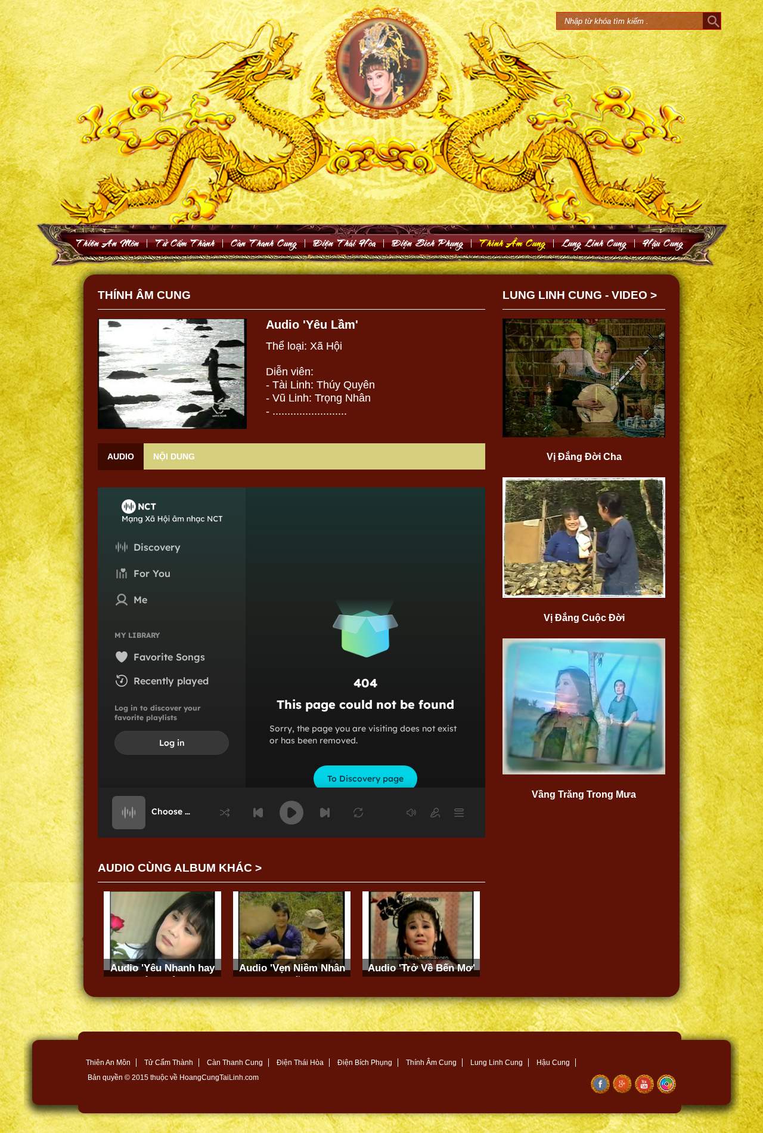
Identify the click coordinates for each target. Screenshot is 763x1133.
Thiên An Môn (108, 1062)
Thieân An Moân (107, 243)
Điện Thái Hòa (300, 1062)
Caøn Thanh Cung (264, 243)
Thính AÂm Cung (512, 243)
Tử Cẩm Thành (168, 1062)
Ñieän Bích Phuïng (427, 243)
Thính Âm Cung (431, 1062)
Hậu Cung (553, 1062)
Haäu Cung (663, 243)
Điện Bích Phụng (364, 1062)
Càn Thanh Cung (235, 1062)
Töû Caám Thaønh (185, 243)
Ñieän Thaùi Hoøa (345, 243)
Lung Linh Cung (594, 243)
